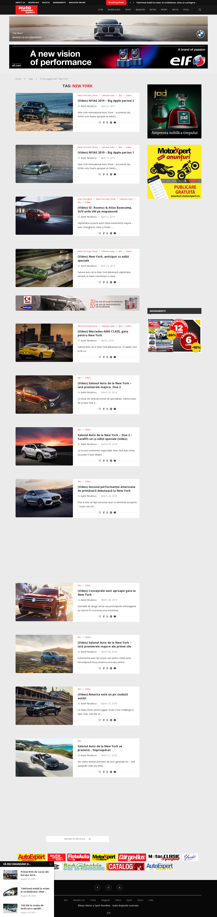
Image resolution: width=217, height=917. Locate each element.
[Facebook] (97, 887)
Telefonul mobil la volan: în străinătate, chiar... (35, 890)
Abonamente (59, 2)
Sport (164, 9)
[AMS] (57, 857)
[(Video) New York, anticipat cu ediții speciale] (44, 268)
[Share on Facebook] (104, 122)
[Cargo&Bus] (132, 857)
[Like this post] (100, 122)
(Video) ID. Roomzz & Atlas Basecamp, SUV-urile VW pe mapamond (105, 209)
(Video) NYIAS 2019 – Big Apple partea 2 (106, 101)
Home (18, 78)
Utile (186, 9)
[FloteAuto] (78, 857)
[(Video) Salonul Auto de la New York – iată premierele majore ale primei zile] (44, 654)
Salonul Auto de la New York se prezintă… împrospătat (100, 748)
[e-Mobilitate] (84, 866)
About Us (20, 2)
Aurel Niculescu (89, 106)
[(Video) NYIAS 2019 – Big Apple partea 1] (44, 164)
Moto (175, 9)
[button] (130, 2)
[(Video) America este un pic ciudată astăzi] (44, 706)
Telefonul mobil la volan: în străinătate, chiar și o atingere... (166, 2)
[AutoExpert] (31, 857)
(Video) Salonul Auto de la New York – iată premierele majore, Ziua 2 (105, 385)
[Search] (199, 9)
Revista (46, 2)
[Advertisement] (77, 548)
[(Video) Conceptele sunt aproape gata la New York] (44, 602)
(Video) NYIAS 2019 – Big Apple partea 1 (106, 152)
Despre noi (33, 2)
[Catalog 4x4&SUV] (125, 866)
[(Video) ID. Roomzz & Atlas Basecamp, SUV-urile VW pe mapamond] (44, 216)
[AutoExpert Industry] (159, 866)
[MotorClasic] (164, 857)
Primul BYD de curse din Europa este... (35, 873)
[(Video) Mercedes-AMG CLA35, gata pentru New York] (44, 343)
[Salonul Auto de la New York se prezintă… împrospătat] (44, 757)
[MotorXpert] (104, 857)
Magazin (140, 9)
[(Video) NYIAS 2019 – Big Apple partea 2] (44, 112)
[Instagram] (108, 887)
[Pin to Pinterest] (111, 122)
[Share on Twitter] (107, 122)
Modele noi (114, 9)
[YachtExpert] (190, 857)
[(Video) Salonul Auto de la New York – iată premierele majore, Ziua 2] (44, 394)
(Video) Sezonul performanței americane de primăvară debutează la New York (106, 489)
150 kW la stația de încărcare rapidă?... (32, 907)
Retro (153, 9)
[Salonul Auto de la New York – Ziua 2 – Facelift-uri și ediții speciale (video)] (44, 446)
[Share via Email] (115, 122)
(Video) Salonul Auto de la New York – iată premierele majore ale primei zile (105, 644)
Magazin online (77, 2)
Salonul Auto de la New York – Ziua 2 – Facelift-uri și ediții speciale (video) (105, 437)
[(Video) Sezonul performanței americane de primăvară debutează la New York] (44, 498)
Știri (100, 9)
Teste (128, 9)
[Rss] (119, 887)
